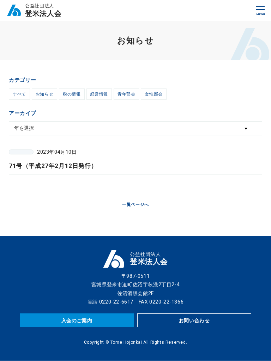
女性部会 (153, 94)
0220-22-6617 (116, 302)
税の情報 (71, 94)
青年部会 (126, 94)
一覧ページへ (135, 204)
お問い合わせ (194, 320)
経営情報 (99, 94)
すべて (19, 94)
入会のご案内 (76, 320)
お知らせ (44, 94)
